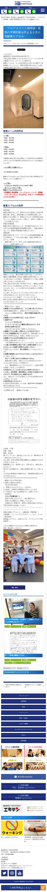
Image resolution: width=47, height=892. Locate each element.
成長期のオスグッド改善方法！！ (33, 686)
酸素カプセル (31, 626)
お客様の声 (8, 663)
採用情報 (23, 740)
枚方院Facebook (25, 777)
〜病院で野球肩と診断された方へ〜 (13, 686)
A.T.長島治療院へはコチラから (23, 786)
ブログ (7, 626)
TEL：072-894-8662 (7, 854)
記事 (24, 626)
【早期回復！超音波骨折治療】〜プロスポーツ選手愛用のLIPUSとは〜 (34, 839)
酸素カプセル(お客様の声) (22, 663)
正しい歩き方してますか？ (9, 837)
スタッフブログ (16, 626)
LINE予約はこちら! (20, 887)
